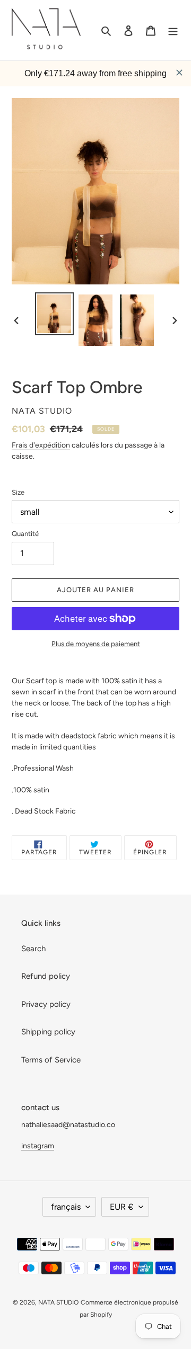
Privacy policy (46, 1004)
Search (33, 948)
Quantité (25, 534)
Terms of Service (51, 1060)
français (66, 1207)
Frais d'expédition (41, 445)
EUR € (122, 1207)
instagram (37, 1145)
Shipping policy (48, 1032)
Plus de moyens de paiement (95, 644)
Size (18, 492)
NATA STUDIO (58, 1302)
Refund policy (45, 976)
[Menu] (173, 30)
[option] (54, 314)
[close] (179, 72)
